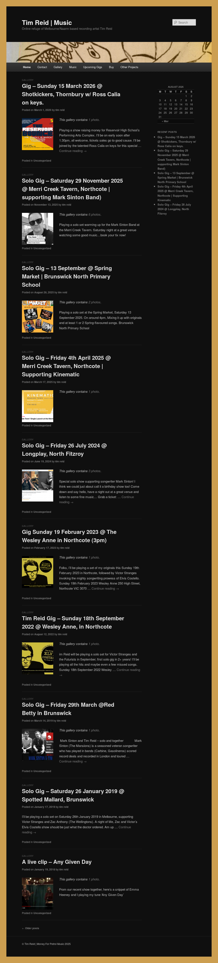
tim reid (60, 110)
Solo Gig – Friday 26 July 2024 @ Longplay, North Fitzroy (174, 208)
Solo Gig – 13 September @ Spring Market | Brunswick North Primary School (67, 276)
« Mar (165, 121)
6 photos (94, 214)
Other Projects (129, 67)
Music (73, 67)
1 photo (94, 119)
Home (27, 67)
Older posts (30, 928)
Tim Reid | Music (47, 22)
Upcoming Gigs (92, 67)
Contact (42, 67)
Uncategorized (42, 160)
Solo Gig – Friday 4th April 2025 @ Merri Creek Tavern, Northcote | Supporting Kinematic (66, 366)
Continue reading (73, 150)
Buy (111, 67)
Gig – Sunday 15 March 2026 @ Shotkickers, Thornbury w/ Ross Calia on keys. (71, 94)
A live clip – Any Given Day (57, 862)
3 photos (94, 471)
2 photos (94, 302)
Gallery (58, 67)
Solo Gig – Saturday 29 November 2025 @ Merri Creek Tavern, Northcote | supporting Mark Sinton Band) (72, 188)
